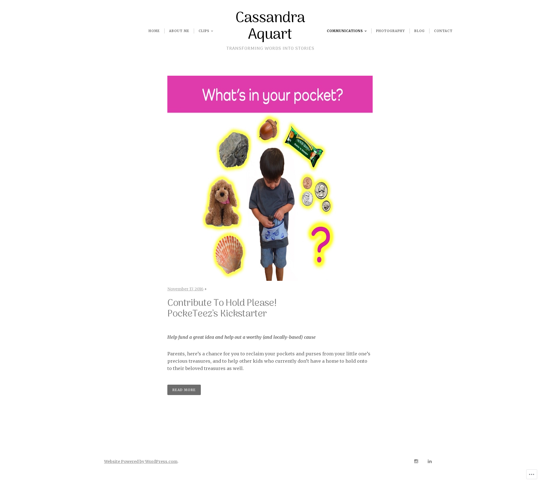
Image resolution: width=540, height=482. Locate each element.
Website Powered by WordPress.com (140, 461)
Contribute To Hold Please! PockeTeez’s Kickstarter (221, 308)
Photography (390, 31)
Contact (443, 31)
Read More (184, 390)
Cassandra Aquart (270, 26)
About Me (179, 31)
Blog (419, 31)
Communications (345, 31)
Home (154, 31)
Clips (204, 31)
